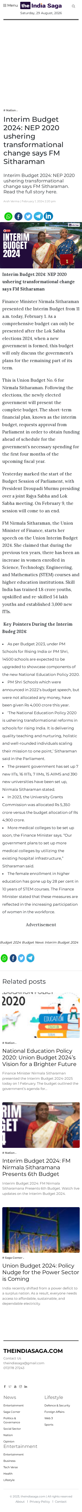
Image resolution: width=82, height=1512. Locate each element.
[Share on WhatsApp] (8, 216)
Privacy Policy (40, 1501)
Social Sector (12, 1428)
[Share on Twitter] (28, 216)
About (20, 1501)
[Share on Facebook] (18, 216)
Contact (61, 1501)
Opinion (8, 1441)
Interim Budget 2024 (61, 942)
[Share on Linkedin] (48, 216)
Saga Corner (11, 1411)
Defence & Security (57, 1405)
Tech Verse (10, 1467)
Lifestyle (9, 1480)
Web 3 (48, 1418)
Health (8, 1473)
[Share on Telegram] (38, 216)
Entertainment (13, 1405)
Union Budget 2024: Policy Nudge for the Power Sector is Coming (40, 1272)
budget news (33, 942)
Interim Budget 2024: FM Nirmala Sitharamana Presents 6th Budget (36, 1167)
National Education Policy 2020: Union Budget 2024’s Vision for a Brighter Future (39, 1057)
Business (9, 1461)
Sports (48, 1424)
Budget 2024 (10, 942)
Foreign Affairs (54, 1411)
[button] (10, 5)
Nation (8, 1435)
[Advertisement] (41, 61)
